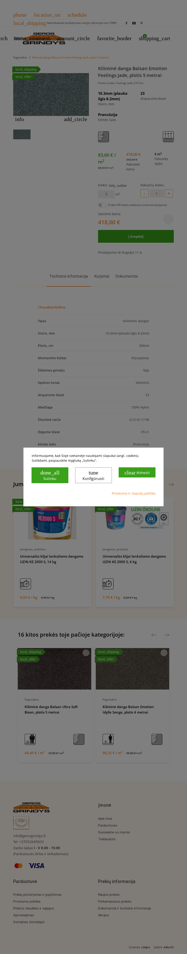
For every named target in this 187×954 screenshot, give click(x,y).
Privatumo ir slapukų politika (134, 493)
